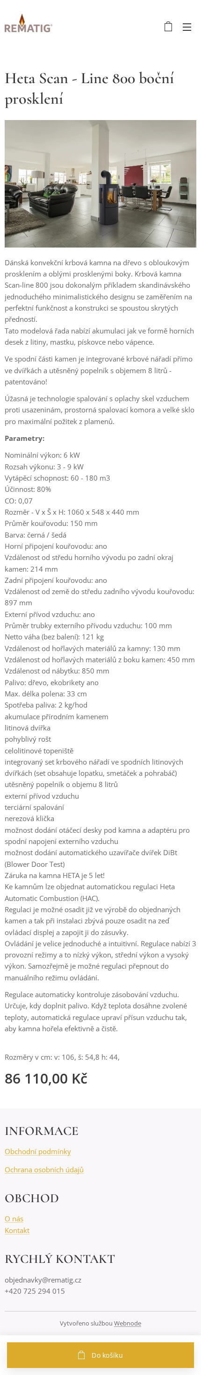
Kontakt (17, 1230)
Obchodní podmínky (38, 1151)
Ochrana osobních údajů (44, 1169)
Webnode (127, 1323)
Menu (187, 26)
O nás (14, 1218)
